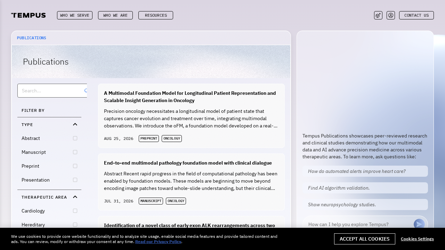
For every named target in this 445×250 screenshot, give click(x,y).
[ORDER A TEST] (378, 15)
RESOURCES (156, 15)
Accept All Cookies (365, 239)
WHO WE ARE (115, 15)
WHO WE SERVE (74, 15)
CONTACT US (416, 15)
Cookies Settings (417, 239)
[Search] (86, 90)
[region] (222, 239)
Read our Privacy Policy (158, 241)
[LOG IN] (391, 15)
